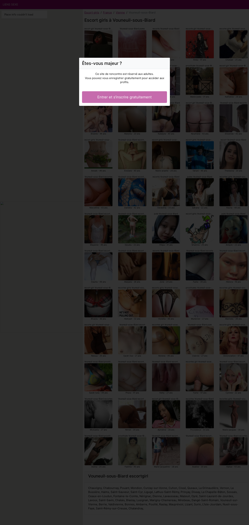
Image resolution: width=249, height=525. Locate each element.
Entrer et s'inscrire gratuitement (124, 97)
